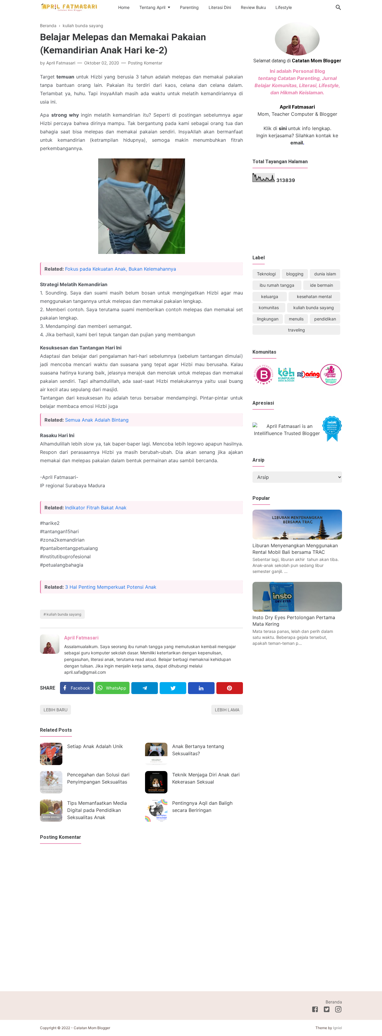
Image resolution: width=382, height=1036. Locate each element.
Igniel (337, 1028)
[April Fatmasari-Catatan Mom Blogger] (70, 7)
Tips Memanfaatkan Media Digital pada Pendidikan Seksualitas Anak (97, 810)
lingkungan (267, 318)
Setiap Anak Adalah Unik (95, 746)
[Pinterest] (229, 688)
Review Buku (253, 7)
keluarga (269, 296)
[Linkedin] (201, 688)
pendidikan (325, 318)
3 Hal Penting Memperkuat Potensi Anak (110, 587)
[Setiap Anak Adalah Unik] (51, 754)
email (296, 143)
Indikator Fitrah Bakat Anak (96, 508)
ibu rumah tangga (277, 285)
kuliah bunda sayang (64, 614)
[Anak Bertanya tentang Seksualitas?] (156, 754)
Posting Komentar (145, 62)
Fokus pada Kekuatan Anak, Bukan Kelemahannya (120, 269)
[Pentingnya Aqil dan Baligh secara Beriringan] (156, 810)
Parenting (189, 7)
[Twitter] (173, 688)
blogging (295, 273)
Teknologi (266, 273)
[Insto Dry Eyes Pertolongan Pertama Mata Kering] (297, 610)
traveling (296, 329)
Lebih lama (227, 709)
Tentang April (152, 7)
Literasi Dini (220, 7)
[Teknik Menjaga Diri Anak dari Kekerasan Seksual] (156, 782)
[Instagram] (338, 1010)
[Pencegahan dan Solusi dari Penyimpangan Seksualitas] (51, 782)
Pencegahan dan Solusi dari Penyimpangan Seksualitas (98, 778)
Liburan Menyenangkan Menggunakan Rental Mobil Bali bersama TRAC (295, 548)
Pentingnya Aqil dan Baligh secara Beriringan (202, 806)
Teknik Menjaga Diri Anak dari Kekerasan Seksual (206, 778)
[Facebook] (315, 1010)
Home (124, 7)
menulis (296, 318)
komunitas (269, 307)
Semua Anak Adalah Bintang (97, 420)
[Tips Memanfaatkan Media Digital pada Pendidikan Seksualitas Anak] (51, 810)
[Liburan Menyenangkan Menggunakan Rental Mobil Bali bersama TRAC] (297, 538)
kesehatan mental (314, 296)
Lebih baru (55, 709)
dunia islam (325, 273)
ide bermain (321, 285)
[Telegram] (144, 688)
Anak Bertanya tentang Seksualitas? (198, 749)
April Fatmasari (81, 638)
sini (283, 128)
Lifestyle (283, 7)
